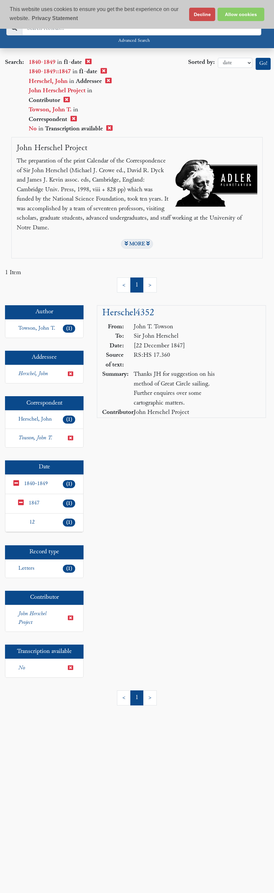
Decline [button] (202, 14)
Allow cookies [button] (241, 14)
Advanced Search (134, 40)
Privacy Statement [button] (55, 18)
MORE (137, 244)
